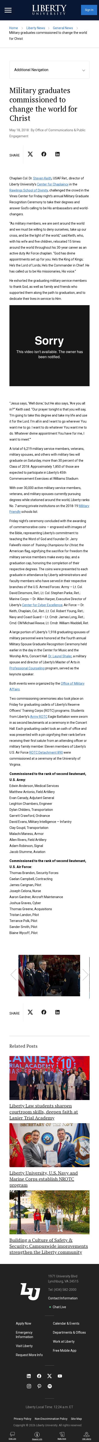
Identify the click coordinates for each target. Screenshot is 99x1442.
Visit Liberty (24, 1346)
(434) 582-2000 (65, 1290)
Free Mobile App (64, 1350)
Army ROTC (38, 716)
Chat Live (59, 1307)
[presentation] (13, 975)
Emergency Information (24, 1335)
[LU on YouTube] (62, 1376)
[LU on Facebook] (41, 1376)
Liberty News (35, 28)
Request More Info (29, 1355)
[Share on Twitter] (44, 158)
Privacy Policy (22, 1418)
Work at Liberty (64, 1341)
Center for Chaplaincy (53, 184)
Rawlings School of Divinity (28, 190)
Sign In (89, 10)
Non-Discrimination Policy (51, 1418)
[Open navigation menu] (8, 10)
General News (63, 28)
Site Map (76, 1418)
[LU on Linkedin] (31, 1376)
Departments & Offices (69, 1332)
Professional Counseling (27, 668)
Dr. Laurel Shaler (60, 656)
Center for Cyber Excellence (42, 605)
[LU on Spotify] (52, 1386)
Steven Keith (42, 178)
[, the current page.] (30, 158)
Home (13, 28)
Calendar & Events (66, 1323)
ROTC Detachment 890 (46, 752)
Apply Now (23, 1323)
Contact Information (63, 1298)
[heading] (51, 69)
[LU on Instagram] (31, 1386)
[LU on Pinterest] (41, 1386)
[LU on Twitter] (52, 1376)
